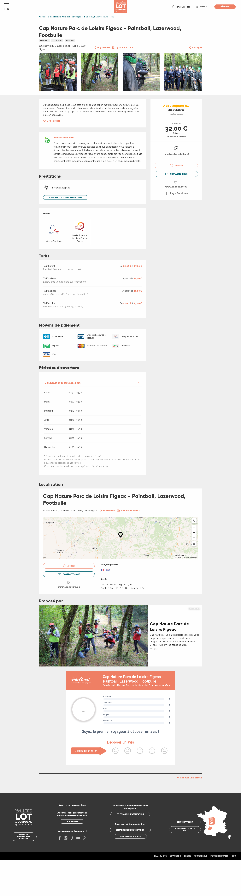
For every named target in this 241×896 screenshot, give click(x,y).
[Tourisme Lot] (120, 6)
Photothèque (200, 856)
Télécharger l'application (130, 814)
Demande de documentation (130, 830)
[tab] (89, 383)
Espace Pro (175, 856)
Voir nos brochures (130, 836)
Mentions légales (219, 856)
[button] (183, 7)
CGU (234, 856)
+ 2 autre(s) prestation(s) (176, 154)
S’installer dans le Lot (185, 829)
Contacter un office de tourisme (23, 836)
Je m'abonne (72, 821)
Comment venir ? (184, 822)
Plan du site (160, 856)
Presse (187, 856)
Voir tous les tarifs (176, 137)
